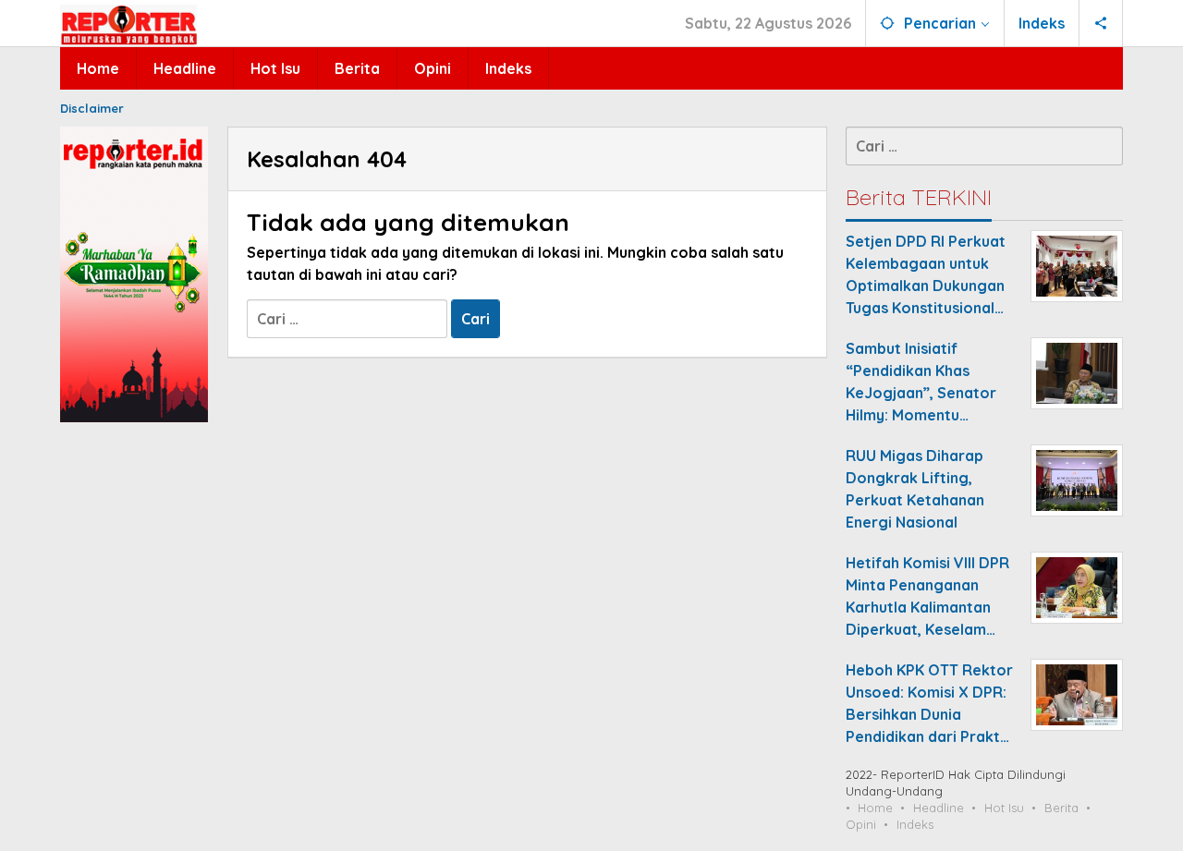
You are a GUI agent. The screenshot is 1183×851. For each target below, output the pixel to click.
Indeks (914, 824)
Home (875, 807)
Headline (938, 807)
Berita (1061, 807)
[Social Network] (1101, 23)
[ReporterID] (128, 24)
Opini (861, 824)
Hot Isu (1004, 807)
